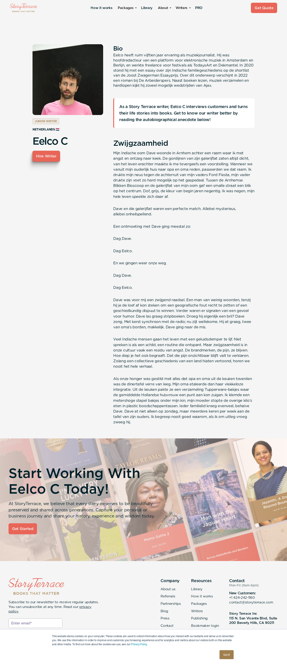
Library (146, 8)
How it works (101, 8)
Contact (167, 625)
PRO (198, 8)
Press (165, 618)
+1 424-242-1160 (242, 597)
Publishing (199, 618)
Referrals (168, 596)
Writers (197, 611)
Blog (164, 611)
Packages (199, 603)
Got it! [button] (226, 654)
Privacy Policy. (139, 644)
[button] (127, 8)
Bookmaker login (205, 625)
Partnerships (171, 603)
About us (168, 589)
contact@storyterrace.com (251, 602)
